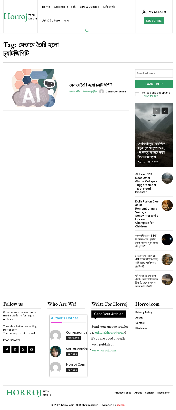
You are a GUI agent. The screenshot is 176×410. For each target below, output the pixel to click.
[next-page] (165, 111)
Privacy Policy (149, 95)
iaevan (121, 405)
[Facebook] (6, 349)
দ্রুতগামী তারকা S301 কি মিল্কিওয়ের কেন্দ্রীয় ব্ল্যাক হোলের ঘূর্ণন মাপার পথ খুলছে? (146, 241)
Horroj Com (75, 364)
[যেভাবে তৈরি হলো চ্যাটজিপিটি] (34, 88)
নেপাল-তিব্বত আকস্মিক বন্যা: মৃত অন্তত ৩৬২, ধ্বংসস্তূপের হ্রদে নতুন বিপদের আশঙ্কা (151, 150)
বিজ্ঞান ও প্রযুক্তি (90, 91)
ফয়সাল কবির (74, 91)
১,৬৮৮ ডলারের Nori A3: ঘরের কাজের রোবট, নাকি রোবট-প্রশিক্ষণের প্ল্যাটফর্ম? (146, 261)
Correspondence (116, 91)
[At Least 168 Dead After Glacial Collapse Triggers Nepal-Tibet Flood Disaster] (167, 178)
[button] (87, 30)
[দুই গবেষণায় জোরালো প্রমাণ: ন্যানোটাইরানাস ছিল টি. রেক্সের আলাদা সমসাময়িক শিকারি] (167, 279)
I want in (152, 83)
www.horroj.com (103, 350)
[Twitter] (23, 349)
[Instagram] (15, 349)
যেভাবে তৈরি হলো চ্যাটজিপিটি (90, 85)
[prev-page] (156, 111)
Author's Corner (64, 318)
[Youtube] (31, 349)
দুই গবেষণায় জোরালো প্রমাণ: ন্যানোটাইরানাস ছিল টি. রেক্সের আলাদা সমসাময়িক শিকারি (146, 281)
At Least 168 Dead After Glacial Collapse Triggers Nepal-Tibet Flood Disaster (146, 183)
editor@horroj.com (109, 332)
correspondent (78, 348)
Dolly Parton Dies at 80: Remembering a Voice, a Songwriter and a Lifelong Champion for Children (147, 214)
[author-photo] (102, 91)
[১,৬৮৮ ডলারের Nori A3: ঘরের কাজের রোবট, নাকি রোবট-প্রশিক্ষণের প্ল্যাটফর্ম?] (167, 259)
